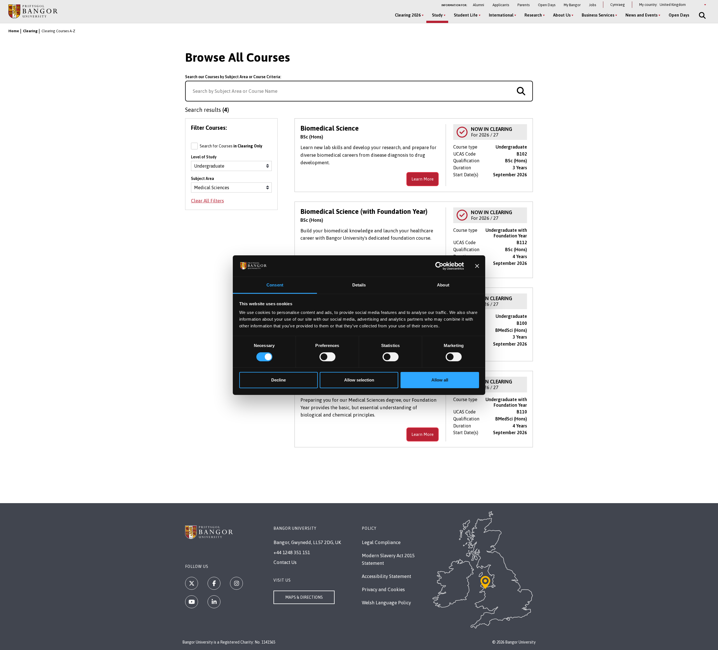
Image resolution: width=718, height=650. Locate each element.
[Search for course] (521, 91)
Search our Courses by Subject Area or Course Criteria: (233, 77)
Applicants (501, 5)
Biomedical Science (329, 128)
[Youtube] (191, 601)
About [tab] (443, 285)
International (501, 15)
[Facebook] (214, 583)
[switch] (327, 356)
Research (533, 15)
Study (437, 15)
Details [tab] (359, 285)
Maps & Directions (304, 597)
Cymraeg (617, 4)
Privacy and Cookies (383, 589)
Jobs (592, 5)
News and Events (641, 15)
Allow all (439, 380)
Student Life (466, 15)
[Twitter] (191, 583)
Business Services (598, 15)
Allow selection (359, 380)
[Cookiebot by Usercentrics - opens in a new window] (439, 266)
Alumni (478, 5)
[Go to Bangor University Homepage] (32, 11)
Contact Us (284, 562)
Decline (278, 380)
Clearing (30, 31)
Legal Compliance (381, 542)
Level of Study (204, 157)
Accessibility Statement (386, 576)
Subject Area (202, 178)
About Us (561, 15)
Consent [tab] (274, 285)
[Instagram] (236, 583)
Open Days (546, 5)
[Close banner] (477, 266)
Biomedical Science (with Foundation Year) (363, 211)
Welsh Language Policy (386, 602)
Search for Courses (231, 146)
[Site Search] (702, 15)
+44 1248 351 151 (291, 552)
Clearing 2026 (408, 15)
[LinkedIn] (214, 601)
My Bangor (572, 5)
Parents (523, 5)
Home (13, 31)
